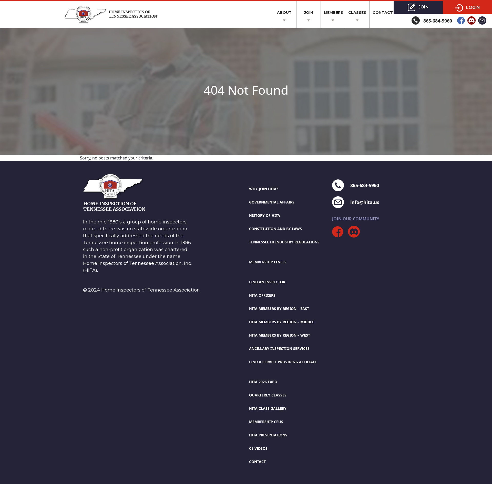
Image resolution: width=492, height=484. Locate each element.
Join (308, 12)
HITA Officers (262, 295)
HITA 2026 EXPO (263, 381)
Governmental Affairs (271, 202)
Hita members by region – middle (281, 321)
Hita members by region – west (279, 335)
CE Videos (258, 448)
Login (472, 7)
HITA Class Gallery (267, 408)
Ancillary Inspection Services (279, 348)
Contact (383, 12)
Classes (357, 12)
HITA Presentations (268, 435)
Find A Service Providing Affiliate (283, 361)
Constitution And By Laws (275, 228)
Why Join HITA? (263, 188)
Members (333, 12)
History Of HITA (264, 215)
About (284, 12)
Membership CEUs (266, 421)
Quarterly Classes (267, 395)
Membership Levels (267, 262)
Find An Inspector (267, 281)
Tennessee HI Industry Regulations (284, 242)
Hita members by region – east (279, 308)
